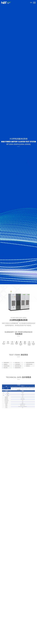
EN (31, 2)
